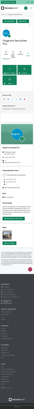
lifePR (3, 384)
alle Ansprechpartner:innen (12, 187)
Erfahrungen (4, 314)
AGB (2, 366)
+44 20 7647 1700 (9, 157)
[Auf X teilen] (12, 99)
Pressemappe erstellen (15, 218)
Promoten (4, 333)
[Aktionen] (29, 24)
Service (3, 319)
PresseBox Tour (9, 2)
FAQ (2, 317)
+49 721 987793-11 (8, 292)
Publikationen (5, 352)
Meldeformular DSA (6, 374)
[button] (7, 235)
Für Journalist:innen (7, 338)
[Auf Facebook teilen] (8, 99)
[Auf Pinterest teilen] (24, 99)
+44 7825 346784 (11, 182)
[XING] (10, 388)
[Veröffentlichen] (30, 269)
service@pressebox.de (7, 264)
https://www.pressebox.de (10, 297)
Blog (2, 357)
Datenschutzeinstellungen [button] (8, 371)
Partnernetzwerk (6, 312)
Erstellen (3, 331)
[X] (8, 388)
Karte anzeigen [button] (8, 197)
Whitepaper (4, 347)
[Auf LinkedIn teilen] (20, 99)
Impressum (4, 379)
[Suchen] (25, 8)
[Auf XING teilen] (16, 99)
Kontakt (24, 21)
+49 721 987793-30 (8, 289)
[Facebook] (1, 388)
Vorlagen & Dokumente (7, 355)
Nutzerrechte (5, 376)
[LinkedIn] (4, 388)
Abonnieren (10, 21)
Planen (3, 328)
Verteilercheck (5, 381)
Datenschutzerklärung (7, 369)
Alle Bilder (10, 243)
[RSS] (6, 388)
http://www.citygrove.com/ (12, 162)
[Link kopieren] (4, 99)
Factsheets (4, 350)
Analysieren (4, 336)
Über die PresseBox (8, 309)
